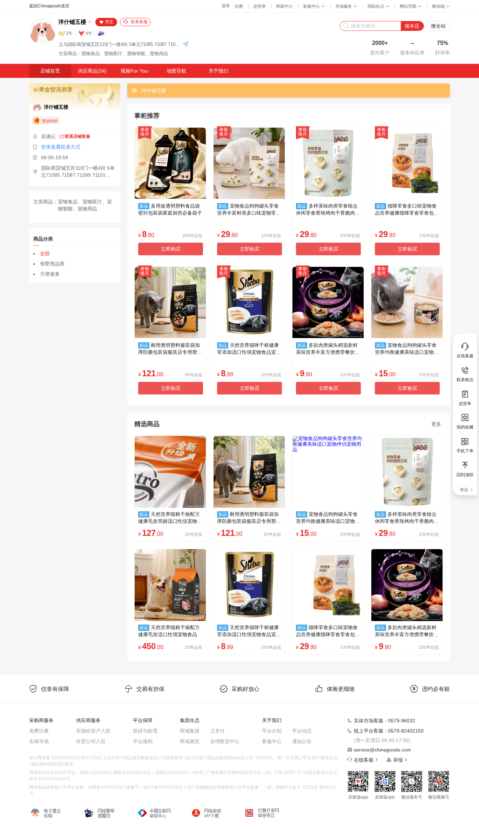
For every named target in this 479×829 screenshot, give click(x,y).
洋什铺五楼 (72, 22)
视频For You (134, 71)
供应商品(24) (92, 71)
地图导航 (176, 71)
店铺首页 (50, 71)
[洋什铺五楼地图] (185, 45)
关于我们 (218, 71)
